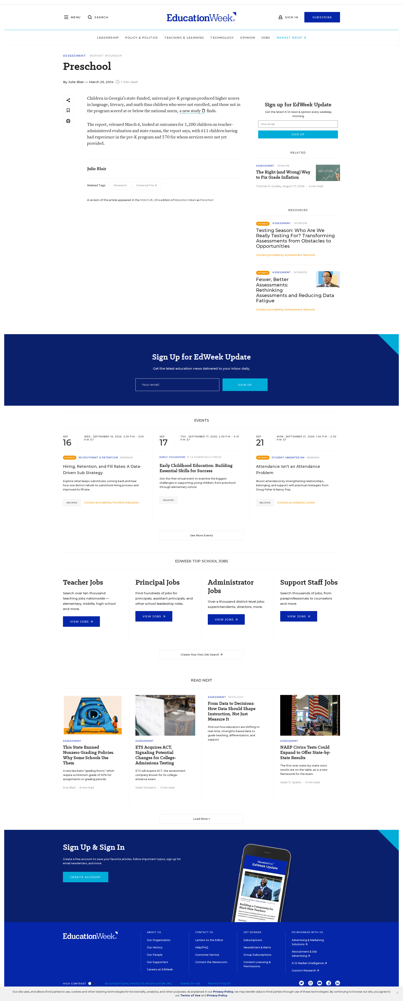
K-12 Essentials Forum (204, 457)
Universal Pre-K (146, 185)
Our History (154, 947)
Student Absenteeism (288, 457)
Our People (154, 954)
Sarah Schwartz (145, 787)
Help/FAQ (201, 947)
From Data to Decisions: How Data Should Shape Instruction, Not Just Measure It (231, 711)
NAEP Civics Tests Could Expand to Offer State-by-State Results (305, 752)
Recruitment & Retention (98, 457)
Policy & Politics (141, 37)
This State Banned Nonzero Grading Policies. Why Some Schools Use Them (88, 755)
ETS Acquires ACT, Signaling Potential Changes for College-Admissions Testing (155, 755)
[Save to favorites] (68, 111)
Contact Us (204, 932)
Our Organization (158, 940)
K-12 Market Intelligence (308, 963)
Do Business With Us (307, 932)
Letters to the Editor (209, 940)
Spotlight (236, 697)
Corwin (310, 502)
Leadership (108, 37)
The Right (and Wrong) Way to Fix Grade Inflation (283, 174)
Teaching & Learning (184, 37)
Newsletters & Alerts (257, 947)
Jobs (265, 37)
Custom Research (304, 970)
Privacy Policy (219, 983)
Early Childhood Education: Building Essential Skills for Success (196, 468)
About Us (154, 932)
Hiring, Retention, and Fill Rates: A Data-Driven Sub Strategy (102, 469)
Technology (222, 37)
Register (72, 503)
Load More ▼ (201, 818)
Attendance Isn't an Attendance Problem (288, 469)
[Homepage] (201, 17)
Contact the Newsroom (211, 962)
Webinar (126, 457)
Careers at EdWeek (160, 969)
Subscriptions (252, 940)
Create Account (85, 877)
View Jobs (80, 621)
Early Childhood (173, 457)
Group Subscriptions (257, 954)
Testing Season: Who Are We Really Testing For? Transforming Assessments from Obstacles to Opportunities (295, 238)
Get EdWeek (252, 932)
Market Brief (290, 37)
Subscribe (322, 17)
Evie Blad (69, 787)
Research (120, 185)
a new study (190, 110)
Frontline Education (126, 502)
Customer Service (207, 954)
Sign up (245, 384)
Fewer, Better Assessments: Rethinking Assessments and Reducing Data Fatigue (295, 290)
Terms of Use (190, 983)
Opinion (247, 37)
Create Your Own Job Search (200, 654)
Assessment (74, 55)
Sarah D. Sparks (290, 782)
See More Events (201, 535)
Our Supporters (157, 962)
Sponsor (300, 223)
